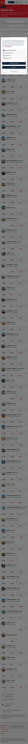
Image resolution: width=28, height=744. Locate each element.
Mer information (8, 46)
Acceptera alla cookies (14, 63)
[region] (14, 55)
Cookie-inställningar (14, 71)
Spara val (14, 67)
